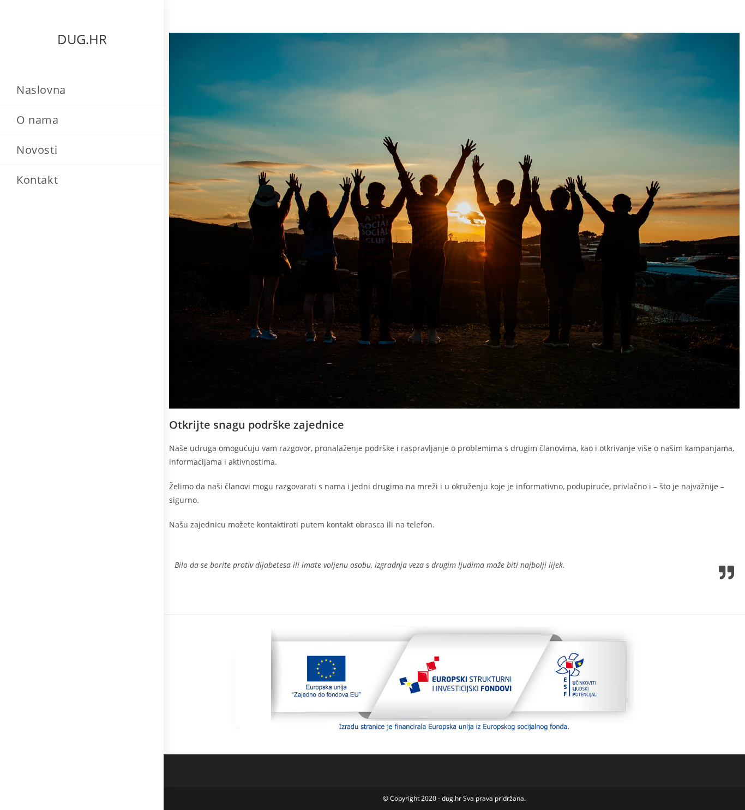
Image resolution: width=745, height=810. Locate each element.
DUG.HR (82, 39)
